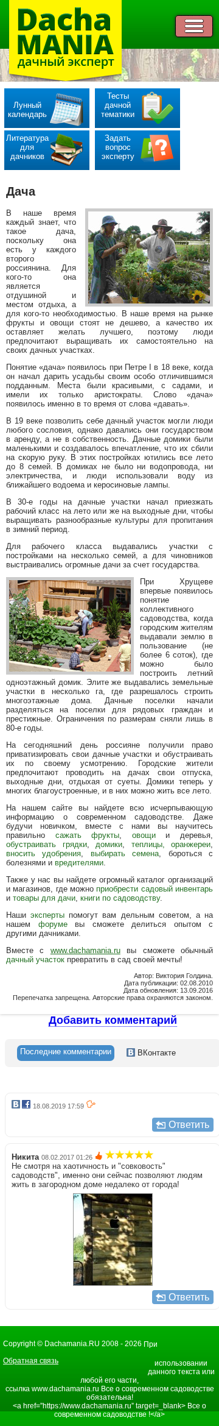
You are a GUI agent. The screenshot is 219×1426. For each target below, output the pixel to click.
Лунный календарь (27, 110)
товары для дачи (44, 898)
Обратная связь (30, 1361)
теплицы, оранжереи (171, 844)
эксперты (47, 915)
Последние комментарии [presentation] (65, 1051)
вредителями (79, 862)
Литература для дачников (27, 147)
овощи (144, 835)
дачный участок (35, 959)
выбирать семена (125, 853)
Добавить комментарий (113, 1020)
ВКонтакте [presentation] (155, 1052)
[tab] (65, 1053)
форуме (53, 924)
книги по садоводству (120, 898)
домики (109, 844)
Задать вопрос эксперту (118, 147)
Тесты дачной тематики (117, 105)
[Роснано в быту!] (113, 1283)
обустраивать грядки (46, 844)
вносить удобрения (43, 853)
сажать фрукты (87, 835)
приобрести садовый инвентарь (154, 888)
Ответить (189, 1124)
